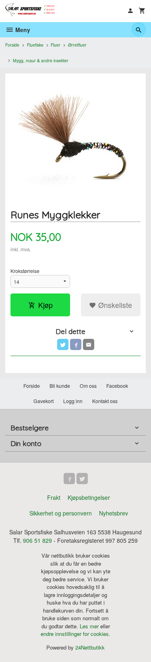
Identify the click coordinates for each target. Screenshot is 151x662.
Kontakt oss (105, 400)
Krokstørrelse (24, 270)
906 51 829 (37, 540)
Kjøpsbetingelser (89, 497)
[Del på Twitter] (62, 344)
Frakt (53, 497)
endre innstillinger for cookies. (75, 634)
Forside (12, 45)
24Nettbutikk (90, 647)
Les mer (90, 626)
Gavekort (43, 400)
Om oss (88, 385)
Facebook (117, 385)
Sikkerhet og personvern (60, 513)
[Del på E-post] (88, 344)
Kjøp (45, 305)
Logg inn (73, 400)
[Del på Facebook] (75, 344)
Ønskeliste (114, 305)
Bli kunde (60, 385)
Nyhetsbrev (113, 513)
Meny (22, 30)
